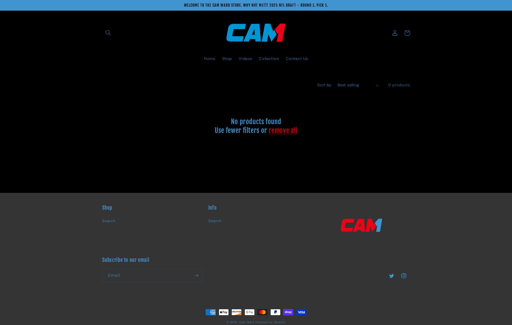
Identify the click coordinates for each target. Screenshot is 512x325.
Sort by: (324, 85)
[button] (108, 33)
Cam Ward (246, 322)
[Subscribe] (196, 275)
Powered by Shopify (270, 322)
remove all (283, 130)
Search (108, 221)
